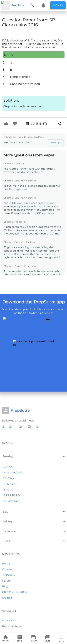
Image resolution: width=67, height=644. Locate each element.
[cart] (43, 5)
